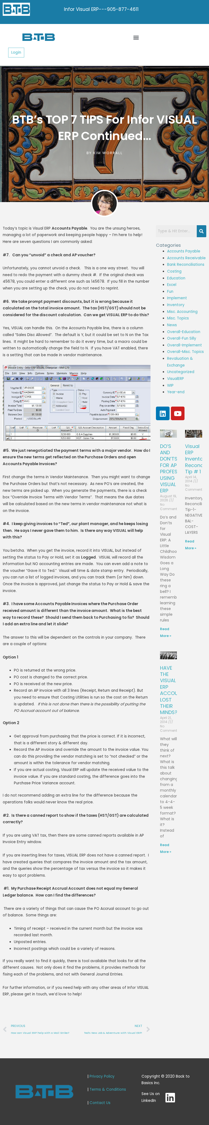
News (172, 325)
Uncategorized (180, 371)
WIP (170, 385)
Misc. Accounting (182, 311)
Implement (177, 298)
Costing (174, 271)
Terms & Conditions (108, 1089)
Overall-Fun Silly (181, 338)
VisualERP (175, 378)
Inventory (176, 304)
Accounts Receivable (186, 258)
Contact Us (100, 1102)
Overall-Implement (184, 345)
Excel (171, 284)
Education (176, 278)
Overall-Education (183, 331)
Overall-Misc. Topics (185, 351)
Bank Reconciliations (185, 264)
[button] (136, 37)
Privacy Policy (102, 1076)
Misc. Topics (178, 318)
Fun (170, 291)
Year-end (176, 392)
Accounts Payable (183, 251)
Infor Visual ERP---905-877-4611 (101, 9)
